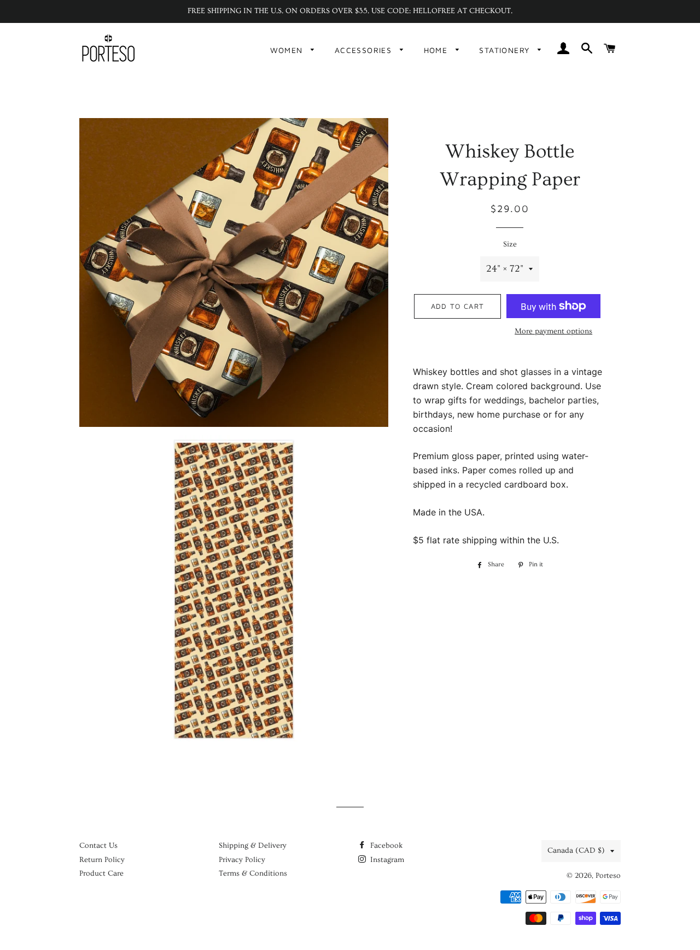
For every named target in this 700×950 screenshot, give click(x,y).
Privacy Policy (242, 859)
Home (437, 50)
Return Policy (102, 859)
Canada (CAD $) (576, 850)
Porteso (608, 875)
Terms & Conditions (253, 873)
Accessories (365, 50)
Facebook (385, 845)
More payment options (553, 331)
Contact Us (98, 845)
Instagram (386, 859)
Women (288, 50)
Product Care (101, 873)
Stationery (505, 50)
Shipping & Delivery (253, 845)
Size (510, 244)
